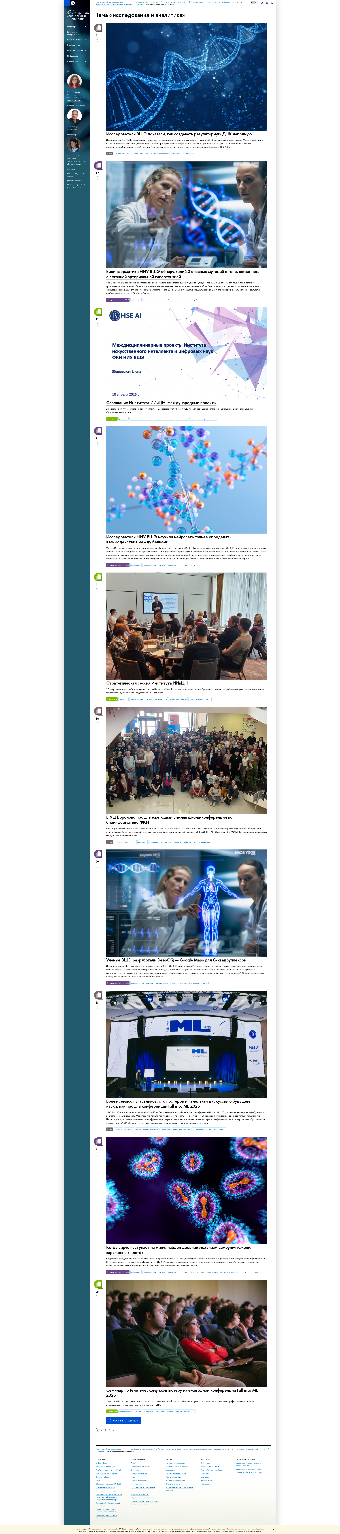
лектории (118, 842)
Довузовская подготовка (140, 1466)
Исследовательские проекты (177, 1466)
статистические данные (164, 419)
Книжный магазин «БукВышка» (212, 1470)
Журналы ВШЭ (206, 1480)
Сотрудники (72, 61)
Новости (101, 1451)
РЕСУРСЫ (205, 1459)
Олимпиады (135, 1470)
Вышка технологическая (160, 153)
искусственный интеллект (183, 153)
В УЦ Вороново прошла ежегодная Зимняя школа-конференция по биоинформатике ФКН (169, 819)
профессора (130, 842)
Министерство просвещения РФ (249, 1469)
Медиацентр (206, 1477)
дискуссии (123, 419)
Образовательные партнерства (143, 1498)
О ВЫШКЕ (100, 1459)
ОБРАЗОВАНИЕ (138, 1459)
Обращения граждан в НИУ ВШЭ (108, 1484)
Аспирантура (136, 1484)
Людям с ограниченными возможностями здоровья (106, 1510)
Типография (205, 1473)
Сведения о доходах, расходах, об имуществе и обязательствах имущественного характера (109, 1497)
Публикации (72, 56)
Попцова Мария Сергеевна (73, 93)
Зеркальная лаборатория (72, 33)
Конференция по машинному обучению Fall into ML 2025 (209, 1129)
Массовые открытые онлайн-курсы (249, 1472)
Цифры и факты (101, 1463)
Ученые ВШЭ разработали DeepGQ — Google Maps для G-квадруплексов (176, 960)
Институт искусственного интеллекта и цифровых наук (204, 1449)
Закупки (98, 1480)
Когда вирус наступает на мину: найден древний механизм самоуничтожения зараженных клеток (179, 1249)
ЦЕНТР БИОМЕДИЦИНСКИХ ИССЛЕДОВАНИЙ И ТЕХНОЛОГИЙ (78, 14)
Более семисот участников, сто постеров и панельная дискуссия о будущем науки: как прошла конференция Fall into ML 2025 (178, 1103)
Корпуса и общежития (104, 1477)
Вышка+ (134, 1477)
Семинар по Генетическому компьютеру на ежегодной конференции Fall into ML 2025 (182, 1392)
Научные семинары (75, 50)
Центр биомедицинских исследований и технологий (248, 1449)
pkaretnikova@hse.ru (75, 164)
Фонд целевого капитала (105, 1487)
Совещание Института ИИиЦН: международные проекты (161, 402)
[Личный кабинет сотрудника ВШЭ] (267, 3)
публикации (119, 153)
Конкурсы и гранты (173, 1484)
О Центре (71, 26)
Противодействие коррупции (107, 1491)
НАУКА (169, 1459)
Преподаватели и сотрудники (107, 1473)
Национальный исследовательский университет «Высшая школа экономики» (125, 1449)
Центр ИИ (194, 299)
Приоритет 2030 (197, 1272)
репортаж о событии (185, 419)
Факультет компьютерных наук (169, 1449)
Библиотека (205, 1463)
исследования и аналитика (137, 153)
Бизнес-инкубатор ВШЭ (140, 1494)
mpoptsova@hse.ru (74, 100)
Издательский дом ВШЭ (210, 1466)
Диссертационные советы (176, 1473)
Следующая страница (123, 1420)
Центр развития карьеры (140, 1491)
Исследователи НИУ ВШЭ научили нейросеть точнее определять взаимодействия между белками (168, 539)
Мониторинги (171, 1470)
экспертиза (165, 1129)
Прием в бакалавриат (139, 1473)
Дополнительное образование (143, 1487)
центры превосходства (206, 419)
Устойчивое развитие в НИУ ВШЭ (109, 1470)
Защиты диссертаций (174, 1477)
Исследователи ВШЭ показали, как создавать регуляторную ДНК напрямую (179, 134)
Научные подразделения (175, 1463)
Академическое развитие (175, 1480)
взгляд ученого (161, 699)
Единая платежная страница (106, 1515)
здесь (214, 1529)
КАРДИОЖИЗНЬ (74, 39)
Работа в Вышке (101, 1519)
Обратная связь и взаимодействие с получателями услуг (145, 1502)
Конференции (73, 45)
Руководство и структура (105, 1466)
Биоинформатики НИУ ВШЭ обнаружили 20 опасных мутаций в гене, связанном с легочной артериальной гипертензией (182, 273)
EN (256, 3)
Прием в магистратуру (139, 1480)
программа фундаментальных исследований (223, 1272)
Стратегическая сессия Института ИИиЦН (147, 683)
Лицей (133, 1463)
